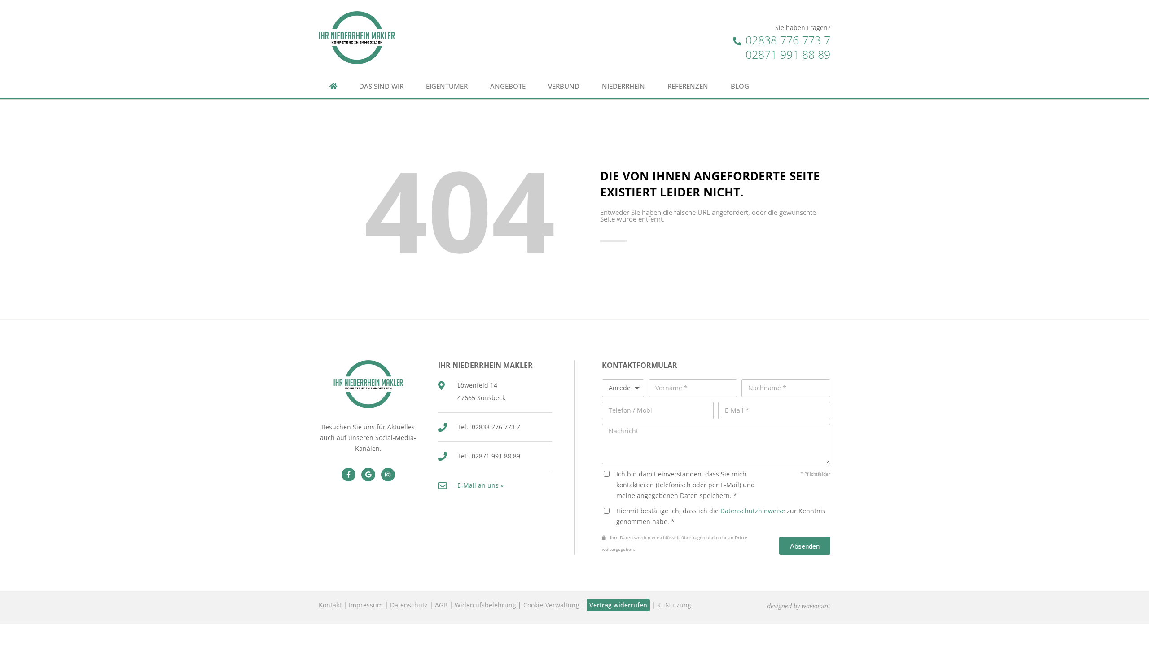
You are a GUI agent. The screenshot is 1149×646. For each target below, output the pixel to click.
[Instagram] (388, 475)
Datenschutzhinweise (752, 510)
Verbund (563, 86)
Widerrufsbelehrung (485, 605)
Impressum (366, 605)
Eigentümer (447, 86)
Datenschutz (409, 605)
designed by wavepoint (798, 606)
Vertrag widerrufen (618, 605)
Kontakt (330, 605)
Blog (740, 86)
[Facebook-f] (348, 475)
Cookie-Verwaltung (551, 605)
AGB (441, 605)
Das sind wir (381, 86)
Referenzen (687, 86)
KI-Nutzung (674, 605)
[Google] (368, 475)
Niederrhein (623, 86)
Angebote (508, 86)
